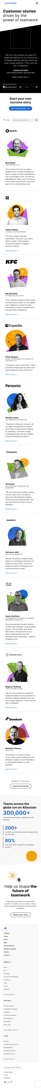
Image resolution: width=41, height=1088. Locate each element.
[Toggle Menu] (37, 3)
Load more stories (20, 786)
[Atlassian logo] (10, 3)
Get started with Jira (20, 108)
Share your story (20, 915)
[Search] (36, 120)
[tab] (9, 86)
